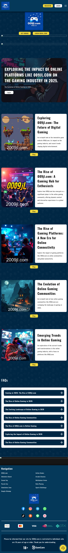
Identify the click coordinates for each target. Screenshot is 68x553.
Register (48, 6)
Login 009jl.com (41, 33)
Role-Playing (40, 484)
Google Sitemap (6, 491)
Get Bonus (25, 33)
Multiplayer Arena (41, 480)
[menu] (66, 6)
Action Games (40, 473)
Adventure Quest (6, 477)
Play (34, 154)
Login (58, 6)
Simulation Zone (6, 488)
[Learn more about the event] (34, 36)
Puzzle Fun (4, 484)
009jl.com (4, 473)
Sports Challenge (41, 488)
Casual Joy (4, 480)
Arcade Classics (41, 477)
